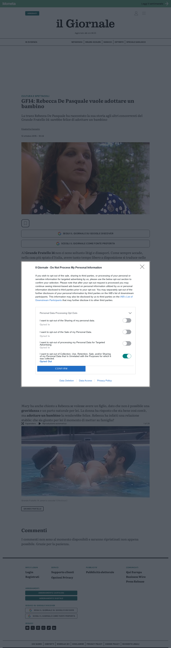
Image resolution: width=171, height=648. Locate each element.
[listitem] (85, 313)
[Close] (143, 268)
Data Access (85, 380)
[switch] (127, 320)
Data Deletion (66, 380)
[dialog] (85, 324)
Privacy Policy (104, 380)
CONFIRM (61, 368)
